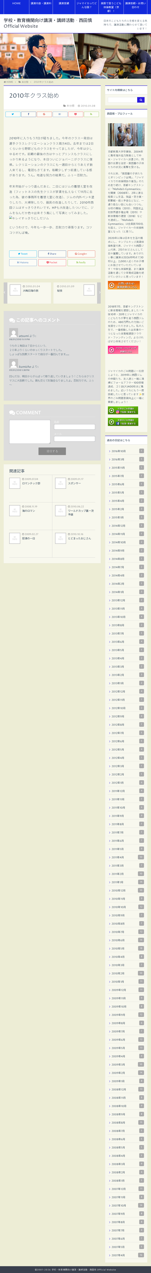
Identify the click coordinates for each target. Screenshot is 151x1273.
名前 (56, 422)
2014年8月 (127, 559)
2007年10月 (127, 1205)
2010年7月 (127, 932)
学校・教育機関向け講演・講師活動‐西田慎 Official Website (48, 23)
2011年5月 (127, 849)
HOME (16, 3)
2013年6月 (127, 642)
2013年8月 (127, 625)
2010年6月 (127, 940)
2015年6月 (127, 484)
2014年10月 (127, 542)
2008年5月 (127, 1147)
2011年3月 (127, 866)
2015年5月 (127, 492)
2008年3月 (127, 1164)
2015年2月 (127, 509)
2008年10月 (127, 1106)
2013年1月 (127, 683)
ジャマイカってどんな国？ (87, 5)
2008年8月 (127, 1123)
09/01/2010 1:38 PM (19, 370)
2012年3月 (127, 766)
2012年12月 (127, 691)
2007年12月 (127, 1189)
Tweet (24, 254)
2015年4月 (127, 501)
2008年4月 (127, 1156)
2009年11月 (127, 998)
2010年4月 (127, 957)
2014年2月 (127, 584)
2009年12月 (127, 990)
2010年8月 (127, 924)
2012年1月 (127, 783)
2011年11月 (127, 799)
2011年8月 (127, 824)
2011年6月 (127, 841)
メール (58, 434)
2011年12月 (127, 791)
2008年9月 (127, 1114)
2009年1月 (127, 1081)
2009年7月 (127, 1031)
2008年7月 (127, 1131)
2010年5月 (127, 948)
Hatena (24, 262)
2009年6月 (127, 1040)
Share (53, 254)
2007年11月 (127, 1197)
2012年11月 (127, 700)
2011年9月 (127, 816)
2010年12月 (127, 890)
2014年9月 (127, 550)
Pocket (53, 262)
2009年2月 (127, 1073)
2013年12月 (127, 600)
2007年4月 (127, 1255)
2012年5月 (127, 749)
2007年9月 (127, 1214)
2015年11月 (127, 468)
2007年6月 (127, 1239)
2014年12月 (127, 526)
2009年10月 (127, 1006)
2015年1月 (127, 517)
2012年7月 (127, 733)
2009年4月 (127, 1056)
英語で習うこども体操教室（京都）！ (111, 7)
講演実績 (64, 3)
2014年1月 (127, 592)
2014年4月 (127, 575)
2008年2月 (127, 1172)
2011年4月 (127, 857)
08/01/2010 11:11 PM (19, 339)
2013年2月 (127, 675)
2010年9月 (127, 915)
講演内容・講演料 (41, 3)
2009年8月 (127, 1023)
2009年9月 (127, 1015)
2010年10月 (127, 907)
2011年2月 (127, 874)
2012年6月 (127, 741)
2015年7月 (127, 476)
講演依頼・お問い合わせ (135, 5)
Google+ (82, 254)
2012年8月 (127, 725)
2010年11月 (127, 899)
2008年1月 (127, 1181)
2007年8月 (127, 1222)
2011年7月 (127, 832)
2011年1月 (127, 882)
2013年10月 (127, 617)
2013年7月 (127, 633)
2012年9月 (127, 716)
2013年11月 (127, 609)
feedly (82, 262)
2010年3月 (127, 965)
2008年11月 (127, 1098)
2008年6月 (127, 1139)
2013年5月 (127, 650)
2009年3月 (127, 1064)
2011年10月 (127, 807)
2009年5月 (127, 1048)
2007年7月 (127, 1230)
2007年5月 (127, 1247)
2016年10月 (127, 451)
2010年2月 (127, 973)
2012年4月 (127, 758)
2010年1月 (127, 982)
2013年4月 (127, 658)
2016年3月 (127, 459)
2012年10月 (127, 708)
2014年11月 (127, 534)
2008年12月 (127, 1089)
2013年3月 (127, 667)
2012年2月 (127, 774)
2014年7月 (127, 567)
